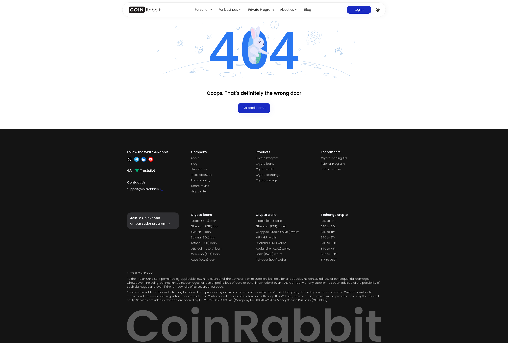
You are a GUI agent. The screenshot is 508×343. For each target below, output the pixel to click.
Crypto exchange (268, 175)
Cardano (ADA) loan (205, 254)
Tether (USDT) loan (204, 243)
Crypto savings (266, 180)
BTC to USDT (329, 243)
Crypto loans (265, 164)
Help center (199, 191)
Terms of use (200, 186)
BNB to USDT (329, 254)
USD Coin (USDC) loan (206, 249)
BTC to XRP (328, 249)
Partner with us (331, 169)
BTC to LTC (328, 221)
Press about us (201, 175)
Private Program (261, 9)
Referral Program (333, 164)
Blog (307, 9)
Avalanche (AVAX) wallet (273, 249)
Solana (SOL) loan (203, 237)
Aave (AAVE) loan (203, 260)
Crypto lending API (334, 158)
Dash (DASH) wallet (269, 254)
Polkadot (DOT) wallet (271, 260)
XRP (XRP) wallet (266, 237)
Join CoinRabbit (148, 221)
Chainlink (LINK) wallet (271, 243)
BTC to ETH (328, 237)
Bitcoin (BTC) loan (203, 221)
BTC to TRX (328, 232)
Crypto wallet (265, 169)
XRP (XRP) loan (201, 232)
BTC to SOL (328, 226)
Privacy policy (200, 180)
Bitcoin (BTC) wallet (269, 221)
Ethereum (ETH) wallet (271, 226)
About (195, 158)
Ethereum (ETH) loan (205, 226)
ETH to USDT (329, 260)
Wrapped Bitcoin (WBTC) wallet (277, 232)
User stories (199, 169)
